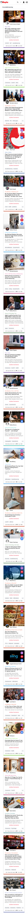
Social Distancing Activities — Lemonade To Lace (13, 515)
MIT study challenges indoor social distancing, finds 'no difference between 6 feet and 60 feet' (13, 31)
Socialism (15, 168)
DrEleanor (12, 736)
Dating (10, 288)
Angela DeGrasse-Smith (16, 664)
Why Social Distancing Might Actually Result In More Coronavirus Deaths (13, 356)
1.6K (15, 831)
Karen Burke (13, 810)
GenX (19, 715)
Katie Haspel (13, 189)
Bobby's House (13, 230)
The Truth (12, 149)
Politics (6, 152)
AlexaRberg (12, 461)
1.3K (15, 331)
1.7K (15, 209)
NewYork (7, 120)
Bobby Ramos (13, 310)
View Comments (14, 40)
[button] (18, 2)
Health (17, 368)
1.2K (15, 370)
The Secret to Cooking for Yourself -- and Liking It (12, 430)
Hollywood (11, 643)
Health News (15, 738)
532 (15, 46)
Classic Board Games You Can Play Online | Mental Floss (13, 393)
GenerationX (14, 715)
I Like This (14, 105)
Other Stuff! (14, 583)
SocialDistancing (8, 168)
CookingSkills (8, 441)
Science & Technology (9, 313)
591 (15, 482)
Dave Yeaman (13, 627)
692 (15, 684)
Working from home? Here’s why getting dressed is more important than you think (14, 816)
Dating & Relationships (18, 273)
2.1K (15, 407)
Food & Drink (7, 427)
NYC (11, 120)
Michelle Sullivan (14, 103)
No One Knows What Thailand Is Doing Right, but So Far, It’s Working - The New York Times (13, 195)
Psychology (7, 813)
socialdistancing (16, 43)
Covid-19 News (15, 67)
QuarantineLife (16, 247)
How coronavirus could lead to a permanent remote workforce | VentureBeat (14, 896)
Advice (6, 288)
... (22, 82)
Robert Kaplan (13, 350)
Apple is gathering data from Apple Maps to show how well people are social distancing (13, 316)
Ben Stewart (13, 890)
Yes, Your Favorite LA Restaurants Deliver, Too (11, 632)
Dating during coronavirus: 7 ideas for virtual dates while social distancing (13, 277)
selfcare (11, 521)
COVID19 (7, 43)
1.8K (15, 910)
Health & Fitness (8, 67)
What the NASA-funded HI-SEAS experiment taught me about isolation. (13, 586)
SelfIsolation (7, 479)
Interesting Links (15, 191)
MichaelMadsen (8, 247)
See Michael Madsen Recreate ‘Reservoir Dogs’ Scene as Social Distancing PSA (14, 236)
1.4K (15, 171)
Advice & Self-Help (9, 273)
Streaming (14, 666)
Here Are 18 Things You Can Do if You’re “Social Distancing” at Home (13, 778)
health (10, 206)
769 (15, 123)
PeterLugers (15, 120)
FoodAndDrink (15, 441)
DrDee (11, 510)
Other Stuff (14, 704)
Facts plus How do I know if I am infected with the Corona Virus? (14, 741)
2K (15, 561)
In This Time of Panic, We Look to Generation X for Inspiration (13, 707)
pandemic (14, 206)
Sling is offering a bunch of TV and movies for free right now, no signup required (13, 670)
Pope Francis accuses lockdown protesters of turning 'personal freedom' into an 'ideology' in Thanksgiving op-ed (13, 156)
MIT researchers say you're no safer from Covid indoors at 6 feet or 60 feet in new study (13, 71)
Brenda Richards (14, 271)
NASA (11, 598)
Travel (6, 464)
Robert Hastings (14, 542)
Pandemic (18, 907)
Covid (6, 206)
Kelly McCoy (13, 65)
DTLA (6, 643)
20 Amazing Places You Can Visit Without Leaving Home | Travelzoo (14, 467)
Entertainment (8, 232)
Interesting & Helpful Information (18, 513)
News (6, 26)
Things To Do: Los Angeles (17, 629)
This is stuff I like (15, 391)
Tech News (17, 544)
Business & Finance (9, 892)
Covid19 (13, 82)
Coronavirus (7, 82)
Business (7, 558)
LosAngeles (16, 643)
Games (6, 404)
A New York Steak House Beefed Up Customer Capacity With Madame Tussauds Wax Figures (14, 109)
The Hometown (15, 853)
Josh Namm (13, 702)
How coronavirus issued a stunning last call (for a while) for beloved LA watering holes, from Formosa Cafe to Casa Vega (13, 857)
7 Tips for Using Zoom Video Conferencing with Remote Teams (13, 548)
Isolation (7, 598)
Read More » (14, 17)
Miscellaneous (8, 105)
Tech (15, 313)
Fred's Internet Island (15, 24)
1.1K (15, 85)
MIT (11, 43)
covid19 (6, 521)
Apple (6, 328)
